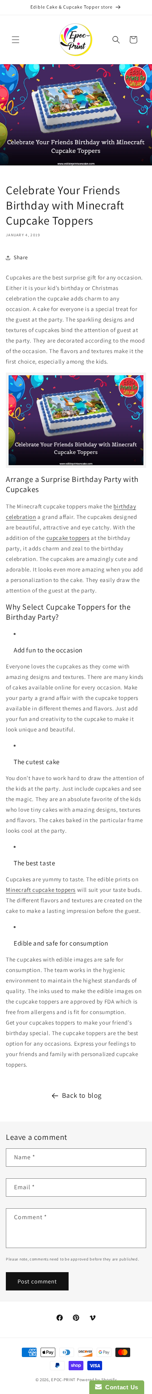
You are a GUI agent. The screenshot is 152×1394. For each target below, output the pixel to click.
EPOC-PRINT (63, 1379)
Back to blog (82, 1095)
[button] (15, 39)
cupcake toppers (68, 537)
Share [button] (21, 257)
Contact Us (120, 1387)
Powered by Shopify (97, 1379)
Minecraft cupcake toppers (41, 889)
